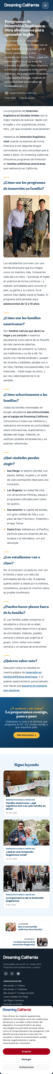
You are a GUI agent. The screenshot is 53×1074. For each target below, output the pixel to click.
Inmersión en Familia (12, 1004)
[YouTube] (18, 973)
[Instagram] (5, 973)
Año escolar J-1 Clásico (14, 985)
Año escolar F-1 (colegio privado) (18, 993)
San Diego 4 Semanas (13, 1000)
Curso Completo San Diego (15, 996)
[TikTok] (12, 973)
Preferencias (26, 1067)
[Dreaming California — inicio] (22, 5)
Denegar (26, 1059)
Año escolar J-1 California (15, 989)
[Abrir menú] (45, 5)
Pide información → (26, 735)
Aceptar (26, 1051)
